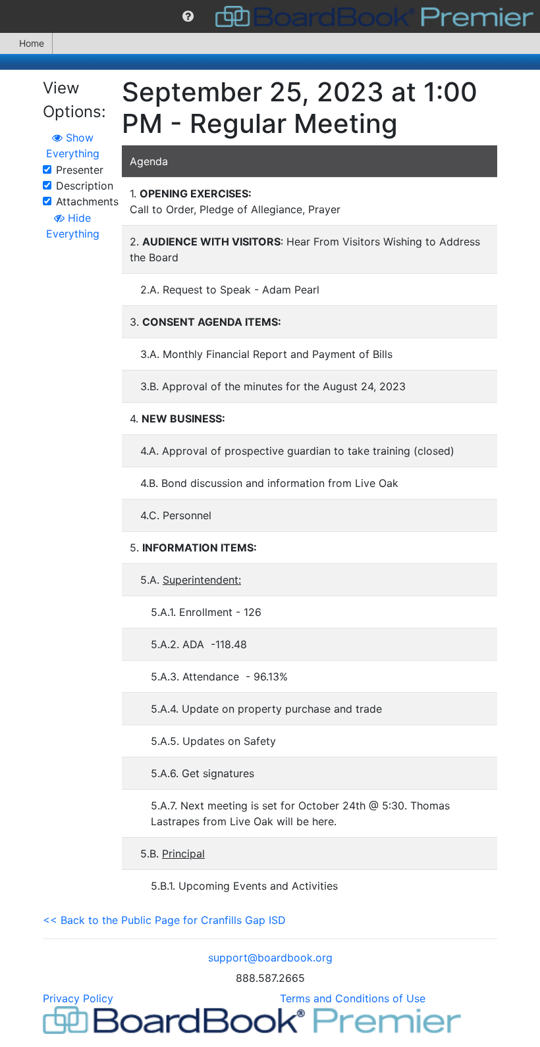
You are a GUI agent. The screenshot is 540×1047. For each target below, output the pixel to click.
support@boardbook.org (270, 957)
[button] (188, 16)
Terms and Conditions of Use (352, 998)
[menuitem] (188, 16)
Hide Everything (72, 225)
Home (31, 43)
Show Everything (72, 145)
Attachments (87, 201)
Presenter (79, 169)
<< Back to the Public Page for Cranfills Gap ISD (164, 920)
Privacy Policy (78, 998)
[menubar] (270, 16)
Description (84, 185)
